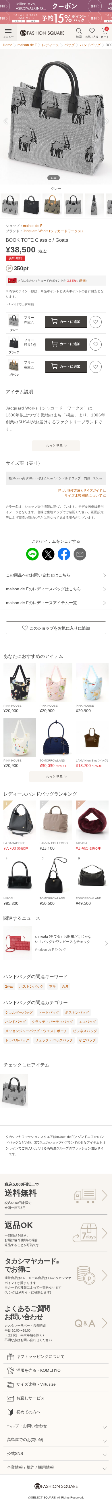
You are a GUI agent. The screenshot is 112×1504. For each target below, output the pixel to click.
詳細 (83, 280)
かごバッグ (87, 1040)
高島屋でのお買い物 (25, 1439)
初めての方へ (28, 1412)
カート (105, 32)
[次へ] (104, 121)
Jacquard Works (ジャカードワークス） (54, 231)
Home (7, 45)
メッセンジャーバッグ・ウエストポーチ (36, 1031)
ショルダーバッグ (19, 1012)
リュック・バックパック (54, 1040)
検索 (79, 36)
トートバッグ (48, 1012)
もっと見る (54, 446)
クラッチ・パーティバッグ (52, 1022)
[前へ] (8, 121)
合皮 (65, 986)
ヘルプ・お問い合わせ (27, 1425)
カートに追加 (70, 322)
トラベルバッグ (17, 1040)
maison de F (32, 226)
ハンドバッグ (15, 1022)
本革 (52, 986)
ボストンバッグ (31, 986)
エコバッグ (87, 1022)
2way (9, 986)
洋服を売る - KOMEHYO (38, 1370)
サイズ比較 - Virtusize (36, 1384)
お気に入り (91, 36)
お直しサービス (30, 1398)
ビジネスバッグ (85, 1031)
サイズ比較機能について (83, 496)
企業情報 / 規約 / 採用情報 (30, 1467)
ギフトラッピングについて (40, 1356)
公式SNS (15, 1453)
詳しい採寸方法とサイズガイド (80, 490)
